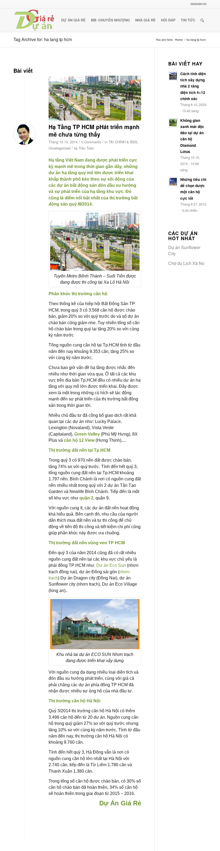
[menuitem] (73, 20)
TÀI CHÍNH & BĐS (122, 141)
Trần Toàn (86, 148)
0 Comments (91, 141)
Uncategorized (59, 148)
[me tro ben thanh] (95, 98)
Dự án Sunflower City (184, 250)
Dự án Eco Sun (111, 565)
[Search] (202, 20)
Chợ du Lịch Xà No (186, 263)
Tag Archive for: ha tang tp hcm (42, 39)
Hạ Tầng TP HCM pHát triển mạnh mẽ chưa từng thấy (94, 130)
